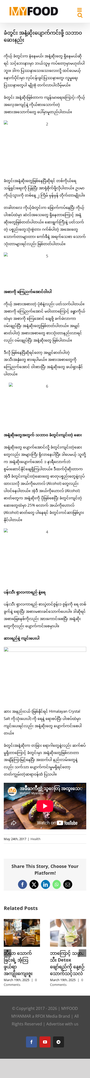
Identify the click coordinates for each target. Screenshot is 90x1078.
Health (35, 839)
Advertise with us (62, 1030)
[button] (7, 956)
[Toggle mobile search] (80, 15)
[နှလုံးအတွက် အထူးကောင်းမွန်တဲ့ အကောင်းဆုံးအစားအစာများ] (26, 921)
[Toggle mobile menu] (79, 10)
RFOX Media (46, 1022)
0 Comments (24, 982)
